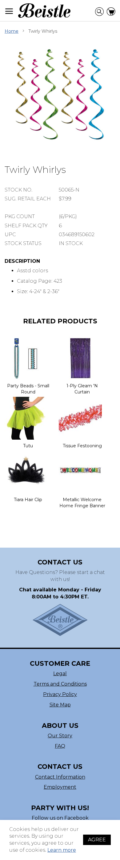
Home (11, 31)
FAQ (60, 746)
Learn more (61, 850)
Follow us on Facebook (60, 818)
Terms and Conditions (60, 684)
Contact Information (60, 777)
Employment (60, 787)
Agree (97, 840)
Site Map (60, 705)
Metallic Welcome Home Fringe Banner (82, 502)
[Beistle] (44, 10)
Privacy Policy (60, 694)
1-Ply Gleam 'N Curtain (82, 389)
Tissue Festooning (82, 446)
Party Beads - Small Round (28, 389)
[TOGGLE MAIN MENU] (9, 11)
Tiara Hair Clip (28, 499)
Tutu (28, 446)
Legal (60, 673)
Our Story (60, 736)
